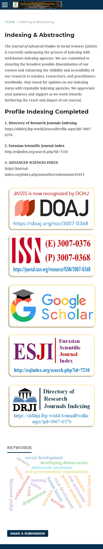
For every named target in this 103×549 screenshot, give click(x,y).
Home (10, 22)
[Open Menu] (5, 5)
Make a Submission (27, 533)
